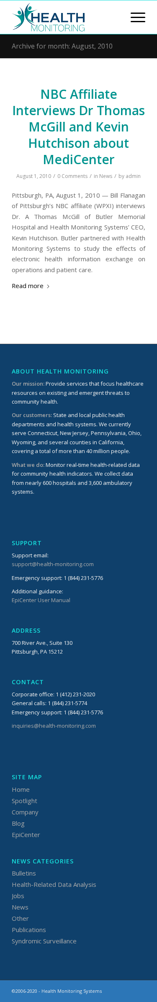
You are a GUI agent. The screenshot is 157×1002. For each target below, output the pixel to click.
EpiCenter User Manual (41, 600)
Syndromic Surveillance (44, 941)
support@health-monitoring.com (53, 564)
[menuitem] (133, 17)
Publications (29, 929)
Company (25, 812)
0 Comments (72, 176)
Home (21, 789)
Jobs (18, 895)
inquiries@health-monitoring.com (54, 725)
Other (20, 918)
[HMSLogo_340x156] (65, 17)
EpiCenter (26, 834)
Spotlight (24, 800)
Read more (28, 285)
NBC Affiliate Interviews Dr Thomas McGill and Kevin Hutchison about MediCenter (78, 126)
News (105, 176)
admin (133, 176)
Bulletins (24, 873)
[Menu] (133, 17)
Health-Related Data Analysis (54, 884)
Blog (18, 823)
